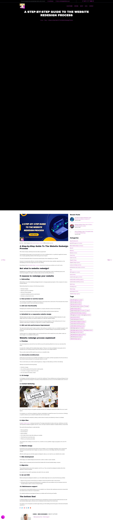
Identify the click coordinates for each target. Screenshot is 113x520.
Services (76, 6)
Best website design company (37, 243)
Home (41, 20)
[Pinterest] (24, 508)
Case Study (72, 255)
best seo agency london (76, 302)
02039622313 (50, 1)
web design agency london (76, 330)
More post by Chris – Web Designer (41, 517)
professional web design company (77, 267)
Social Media (72, 274)
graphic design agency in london (78, 310)
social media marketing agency (76, 279)
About (81, 6)
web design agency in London (77, 328)
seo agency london (86, 315)
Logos (87, 310)
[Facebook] (20, 508)
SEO (71, 269)
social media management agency (78, 321)
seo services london (75, 317)
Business (72, 250)
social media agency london (76, 277)
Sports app (72, 284)
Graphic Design (73, 260)
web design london (74, 291)
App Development (74, 240)
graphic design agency (25, 423)
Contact (91, 6)
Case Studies (69, 6)
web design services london (77, 332)
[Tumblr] (26, 508)
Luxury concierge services (75, 264)
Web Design (72, 289)
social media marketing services (77, 281)
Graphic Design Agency (75, 262)
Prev (3, 260)
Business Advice (73, 252)
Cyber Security (73, 257)
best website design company (33, 265)
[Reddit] (30, 508)
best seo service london (76, 304)
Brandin (71, 248)
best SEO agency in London (76, 243)
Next (109, 260)
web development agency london (78, 334)
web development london (76, 336)
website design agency (75, 293)
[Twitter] (22, 508)
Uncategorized (73, 286)
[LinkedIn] (28, 508)
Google (86, 306)
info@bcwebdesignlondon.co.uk (63, 1)
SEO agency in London (75, 272)
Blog (86, 6)
